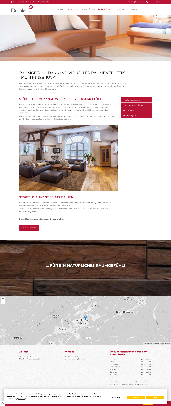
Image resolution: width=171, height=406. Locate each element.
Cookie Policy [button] (70, 396)
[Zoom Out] (3, 302)
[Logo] (22, 9)
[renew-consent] (2, 403)
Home (60, 9)
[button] (29, 228)
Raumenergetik (129, 116)
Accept (155, 397)
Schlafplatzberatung (131, 100)
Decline (135, 397)
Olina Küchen (88, 9)
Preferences (116, 397)
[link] (61, 9)
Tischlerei (73, 9)
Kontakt (133, 9)
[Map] (85, 320)
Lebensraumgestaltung (132, 105)
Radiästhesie (128, 110)
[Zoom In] (3, 298)
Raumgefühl (104, 9)
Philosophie (120, 9)
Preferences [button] (21, 399)
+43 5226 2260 (72, 356)
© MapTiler (147, 343)
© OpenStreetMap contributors (160, 343)
